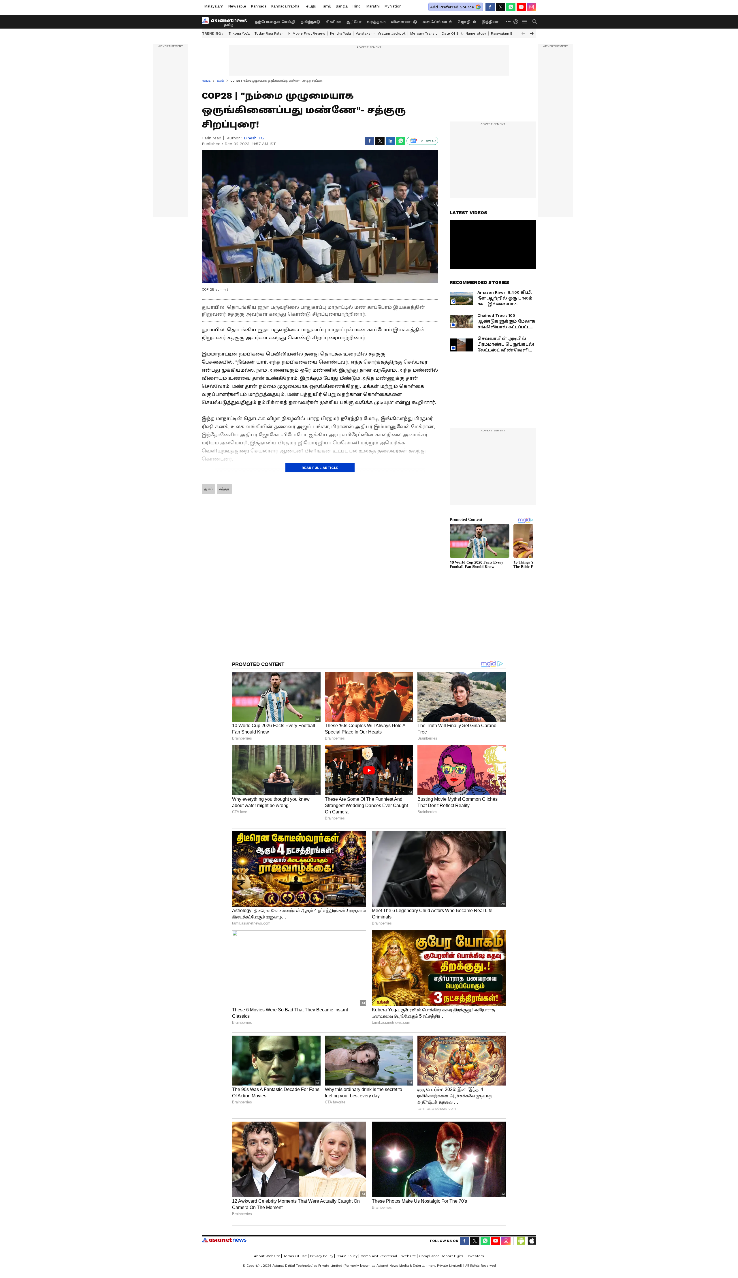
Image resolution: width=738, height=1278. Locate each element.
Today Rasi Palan (269, 33)
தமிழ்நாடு (310, 22)
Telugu (310, 6)
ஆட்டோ (354, 22)
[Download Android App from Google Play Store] (521, 1241)
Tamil (326, 6)
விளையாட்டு (404, 22)
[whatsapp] (510, 7)
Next (532, 33)
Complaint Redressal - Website (388, 1256)
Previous (523, 33)
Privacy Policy (321, 1256)
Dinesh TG (254, 138)
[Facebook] (490, 7)
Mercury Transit (423, 33)
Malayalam (213, 6)
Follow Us (427, 141)
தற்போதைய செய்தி (275, 22)
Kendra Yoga (340, 33)
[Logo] (226, 21)
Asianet (224, 1239)
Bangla (342, 6)
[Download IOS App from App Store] (531, 1241)
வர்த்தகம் (376, 22)
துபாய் (208, 489)
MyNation (393, 6)
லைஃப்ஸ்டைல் (437, 22)
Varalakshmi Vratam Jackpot (380, 33)
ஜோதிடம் (467, 22)
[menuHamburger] (525, 21)
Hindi (357, 6)
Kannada (258, 6)
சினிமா (333, 22)
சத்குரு (224, 489)
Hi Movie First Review (306, 33)
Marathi (373, 6)
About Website (267, 1256)
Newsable (237, 6)
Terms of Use (295, 1256)
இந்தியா (489, 22)
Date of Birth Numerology (464, 33)
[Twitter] (500, 7)
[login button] (517, 21)
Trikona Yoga (239, 33)
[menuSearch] (534, 21)
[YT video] (521, 7)
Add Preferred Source (452, 7)
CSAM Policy (346, 1256)
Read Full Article (320, 468)
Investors (476, 1256)
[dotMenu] (508, 21)
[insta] (531, 7)
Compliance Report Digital (442, 1256)
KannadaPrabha (285, 6)
